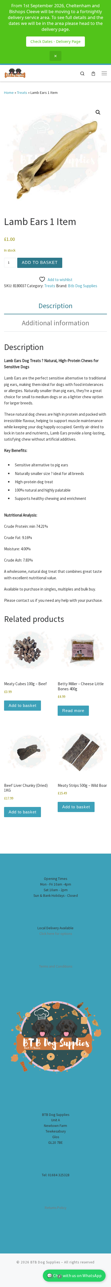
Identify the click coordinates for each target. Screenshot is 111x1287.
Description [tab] (55, 305)
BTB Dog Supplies (45, 1262)
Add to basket (40, 262)
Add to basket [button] (22, 705)
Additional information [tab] (55, 322)
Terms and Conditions (55, 966)
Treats (22, 92)
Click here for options (55, 933)
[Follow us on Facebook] (59, 1276)
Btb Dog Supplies (82, 285)
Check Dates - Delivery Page (55, 41)
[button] (98, 112)
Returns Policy (55, 1207)
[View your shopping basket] (93, 73)
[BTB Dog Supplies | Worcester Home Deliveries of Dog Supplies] (15, 72)
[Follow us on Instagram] (51, 1276)
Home (9, 92)
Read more (73, 710)
